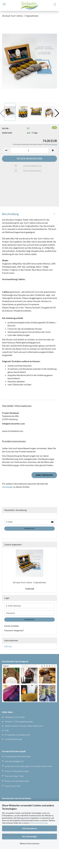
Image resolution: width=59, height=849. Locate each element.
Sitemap (8, 646)
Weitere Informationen (29, 843)
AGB (7, 730)
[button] (6, 150)
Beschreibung (10, 214)
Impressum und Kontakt (15, 717)
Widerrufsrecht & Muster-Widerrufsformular (24, 726)
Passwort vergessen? (14, 630)
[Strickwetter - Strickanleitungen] (29, 5)
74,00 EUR (29, 589)
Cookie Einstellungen (13, 739)
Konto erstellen (11, 626)
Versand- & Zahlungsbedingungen (19, 721)
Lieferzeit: (7, 132)
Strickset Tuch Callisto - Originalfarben (29, 582)
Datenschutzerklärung (38, 823)
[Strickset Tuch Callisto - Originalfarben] (29, 60)
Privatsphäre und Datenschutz (17, 735)
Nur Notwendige (29, 836)
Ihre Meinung (44, 475)
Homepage (7, 486)
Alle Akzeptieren (29, 828)
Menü (4, 4)
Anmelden (29, 528)
